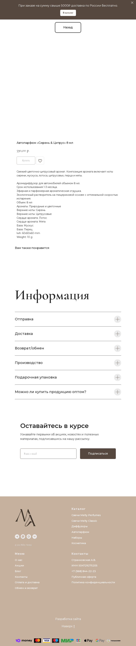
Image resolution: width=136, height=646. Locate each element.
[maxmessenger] (29, 536)
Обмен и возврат (26, 588)
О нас (18, 560)
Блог (18, 571)
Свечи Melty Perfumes (86, 515)
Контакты (21, 576)
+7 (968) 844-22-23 (84, 571)
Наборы (77, 537)
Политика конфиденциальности (93, 582)
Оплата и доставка (27, 582)
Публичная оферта (84, 576)
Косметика (79, 543)
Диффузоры (79, 526)
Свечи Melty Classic (84, 520)
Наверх (67, 626)
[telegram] (17, 536)
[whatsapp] (23, 536)
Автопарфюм (80, 532)
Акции (19, 565)
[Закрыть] (132, 3)
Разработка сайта (68, 619)
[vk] (34, 536)
